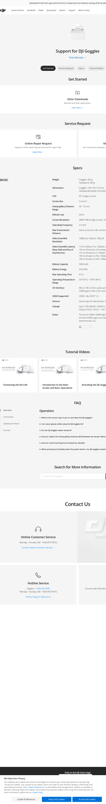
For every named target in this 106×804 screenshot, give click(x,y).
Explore (62, 10)
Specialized (51, 10)
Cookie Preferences (36, 787)
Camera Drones (17, 10)
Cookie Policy (37, 792)
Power (41, 10)
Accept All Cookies (87, 799)
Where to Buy (84, 10)
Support (72, 10)
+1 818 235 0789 (42, 588)
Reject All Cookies (56, 799)
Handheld (31, 10)
